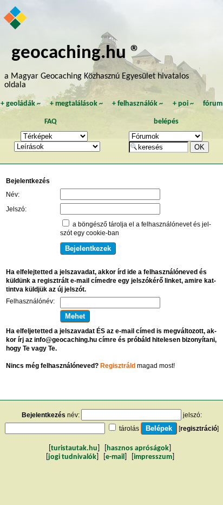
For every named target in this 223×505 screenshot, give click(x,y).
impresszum (153, 457)
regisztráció (198, 428)
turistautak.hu (74, 448)
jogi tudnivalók (72, 457)
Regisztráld (117, 366)
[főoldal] (16, 19)
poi (183, 103)
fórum (212, 103)
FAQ (50, 121)
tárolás (129, 428)
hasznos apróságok (138, 448)
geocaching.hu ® (75, 53)
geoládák (20, 103)
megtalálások (76, 103)
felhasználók (137, 103)
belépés (166, 121)
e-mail (115, 457)
